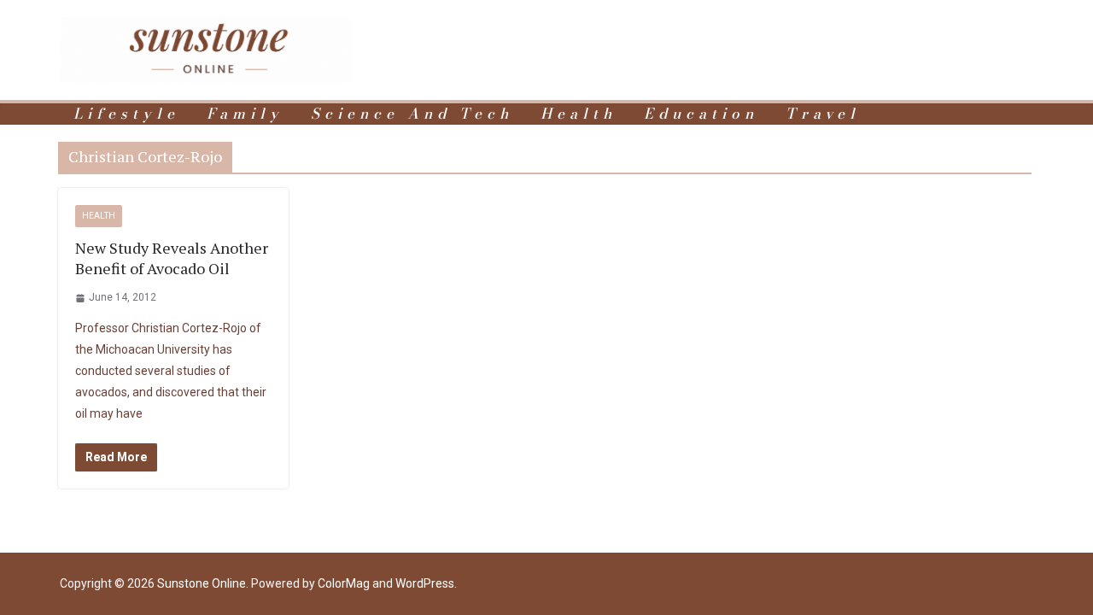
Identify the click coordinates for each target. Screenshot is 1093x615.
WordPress (424, 583)
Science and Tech (412, 114)
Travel (823, 114)
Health (579, 114)
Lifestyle (126, 114)
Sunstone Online (201, 583)
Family (245, 114)
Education (701, 114)
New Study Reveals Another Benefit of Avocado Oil (171, 257)
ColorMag (344, 583)
